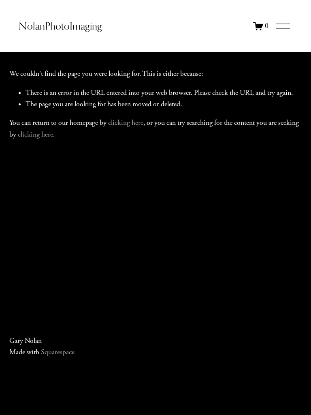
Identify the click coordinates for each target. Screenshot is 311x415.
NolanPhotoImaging (60, 26)
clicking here (125, 122)
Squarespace (58, 352)
